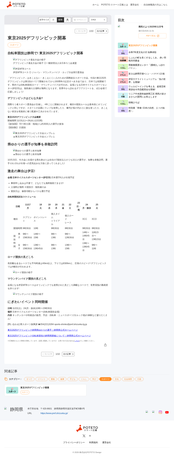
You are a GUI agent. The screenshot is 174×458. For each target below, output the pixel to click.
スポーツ (105, 379)
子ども (72, 379)
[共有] (105, 345)
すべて (29, 379)
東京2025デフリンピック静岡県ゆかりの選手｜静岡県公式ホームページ (43, 330)
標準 (60, 20)
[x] (154, 412)
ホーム (95, 5)
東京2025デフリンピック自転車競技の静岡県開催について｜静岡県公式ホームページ (49, 336)
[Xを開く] (84, 436)
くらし (84, 379)
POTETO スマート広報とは (114, 5)
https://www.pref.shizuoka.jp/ (54, 413)
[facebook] (147, 412)
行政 (139, 379)
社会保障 (128, 379)
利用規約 (93, 442)
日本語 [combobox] (93, 20)
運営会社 (134, 5)
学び (94, 379)
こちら (76, 341)
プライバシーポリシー (74, 442)
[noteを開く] (90, 436)
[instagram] (160, 412)
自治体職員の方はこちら (155, 5)
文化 (117, 379)
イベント (41, 379)
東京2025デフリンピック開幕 (34, 387)
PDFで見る (151, 36)
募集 (53, 379)
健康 (62, 379)
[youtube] (167, 412)
